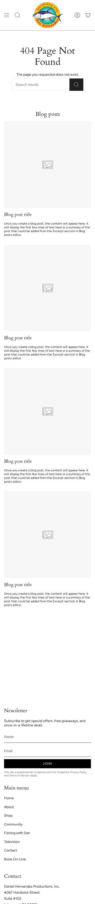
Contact (10, 850)
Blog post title (18, 214)
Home (9, 798)
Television (12, 842)
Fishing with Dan (17, 833)
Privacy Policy (78, 772)
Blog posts (47, 114)
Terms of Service (19, 775)
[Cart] (88, 15)
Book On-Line (15, 859)
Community (13, 824)
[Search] (76, 84)
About (9, 807)
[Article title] (47, 164)
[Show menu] (7, 15)
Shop (8, 815)
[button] (17, 15)
